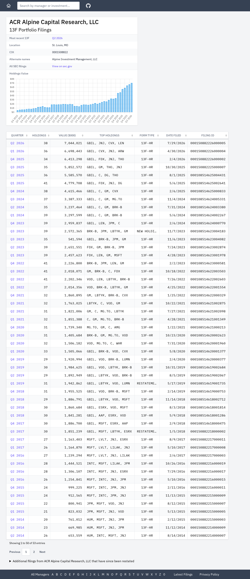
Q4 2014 (17, 519)
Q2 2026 (57, 38)
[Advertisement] (173, 44)
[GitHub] (88, 5)
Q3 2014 (17, 527)
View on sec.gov (62, 66)
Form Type (147, 135)
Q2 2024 (17, 207)
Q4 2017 (17, 423)
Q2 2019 (17, 375)
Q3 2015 (17, 495)
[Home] (8, 5)
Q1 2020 (17, 351)
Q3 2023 (17, 231)
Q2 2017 (17, 439)
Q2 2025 (17, 175)
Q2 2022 (17, 279)
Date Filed (173, 135)
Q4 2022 (17, 263)
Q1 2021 (17, 319)
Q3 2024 (17, 199)
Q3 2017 (17, 431)
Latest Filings (183, 574)
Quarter (17, 135)
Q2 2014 (17, 535)
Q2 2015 (17, 503)
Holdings (39, 135)
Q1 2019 (17, 383)
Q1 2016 (17, 479)
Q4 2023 (17, 223)
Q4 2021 (17, 295)
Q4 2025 (17, 159)
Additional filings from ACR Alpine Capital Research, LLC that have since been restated (73, 561)
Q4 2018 (17, 391)
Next (42, 552)
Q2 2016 (17, 471)
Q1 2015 (17, 511)
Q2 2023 (17, 247)
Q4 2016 (17, 455)
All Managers (40, 574)
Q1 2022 (17, 287)
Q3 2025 (17, 167)
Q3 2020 (17, 335)
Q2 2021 (17, 311)
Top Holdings (109, 135)
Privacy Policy (209, 574)
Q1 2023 (17, 255)
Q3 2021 (17, 303)
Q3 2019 (17, 367)
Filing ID (207, 135)
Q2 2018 (17, 407)
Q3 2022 (17, 271)
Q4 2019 (17, 359)
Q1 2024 (17, 215)
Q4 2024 (17, 191)
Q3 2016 (17, 463)
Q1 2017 (17, 447)
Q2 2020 (17, 343)
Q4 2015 (17, 487)
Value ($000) (67, 135)
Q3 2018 (17, 399)
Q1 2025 (17, 183)
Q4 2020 (17, 327)
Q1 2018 (17, 415)
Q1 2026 (17, 151)
